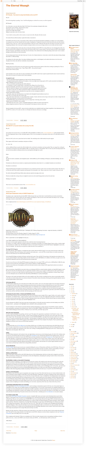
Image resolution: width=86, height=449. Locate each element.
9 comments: (16, 187)
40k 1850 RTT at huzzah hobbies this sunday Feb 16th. (20, 125)
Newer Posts (8, 430)
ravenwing (72, 376)
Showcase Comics (73, 355)
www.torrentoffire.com (30, 184)
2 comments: (16, 120)
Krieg (72, 64)
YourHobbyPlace (73, 358)
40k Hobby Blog (74, 63)
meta (71, 363)
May (73, 301)
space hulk (72, 377)
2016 (72, 288)
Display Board (73, 254)
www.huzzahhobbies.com (48, 132)
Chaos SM (72, 331)
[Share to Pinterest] (26, 120)
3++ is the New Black (75, 103)
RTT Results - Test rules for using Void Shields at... (75, 309)
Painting (72, 342)
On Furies (72, 241)
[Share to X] (23, 120)
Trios (71, 371)
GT (71, 345)
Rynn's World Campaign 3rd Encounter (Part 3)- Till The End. (75, 51)
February (74, 306)
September (74, 293)
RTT (71, 334)
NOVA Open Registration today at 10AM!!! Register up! (20, 193)
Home (36, 430)
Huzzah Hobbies (73, 333)
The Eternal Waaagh (17, 5)
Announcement (73, 353)
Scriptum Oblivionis (75, 146)
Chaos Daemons (73, 341)
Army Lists (72, 349)
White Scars (73, 279)
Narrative (72, 368)
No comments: (16, 426)
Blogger (53, 440)
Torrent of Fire (74, 74)
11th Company (73, 360)
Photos (71, 344)
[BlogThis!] (22, 120)
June (73, 299)
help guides (72, 374)
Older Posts (62, 430)
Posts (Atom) (13, 432)
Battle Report (72, 336)
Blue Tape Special (74, 206)
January (73, 322)
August (73, 295)
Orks (71, 350)
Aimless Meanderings (75, 178)
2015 (72, 290)
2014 (72, 291)
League (71, 366)
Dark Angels (72, 361)
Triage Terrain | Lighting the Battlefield (74, 252)
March (73, 304)
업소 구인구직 (73, 75)
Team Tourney (73, 369)
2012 (72, 326)
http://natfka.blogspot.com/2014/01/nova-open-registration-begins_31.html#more (34, 201)
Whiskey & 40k (74, 160)
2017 (72, 286)
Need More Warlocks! (75, 189)
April (73, 303)
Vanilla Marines (73, 372)
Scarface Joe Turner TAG (75, 235)
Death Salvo (73, 218)
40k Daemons (73, 240)
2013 (72, 324)
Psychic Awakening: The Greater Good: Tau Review (75, 106)
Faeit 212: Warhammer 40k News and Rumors (74, 88)
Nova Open (72, 347)
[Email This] (21, 120)
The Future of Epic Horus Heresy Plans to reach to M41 (75, 91)
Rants (71, 339)
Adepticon (72, 352)
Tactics (71, 337)
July (73, 297)
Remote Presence (74, 234)
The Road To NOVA (75, 133)
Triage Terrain (73, 357)
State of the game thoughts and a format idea (75, 192)
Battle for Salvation (74, 365)
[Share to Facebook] (24, 120)
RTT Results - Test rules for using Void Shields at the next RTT (22, 15)
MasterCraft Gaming (75, 266)
